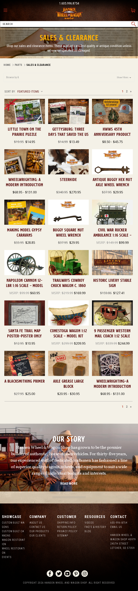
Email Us (116, 527)
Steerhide (68, 179)
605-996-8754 (118, 522)
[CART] (133, 13)
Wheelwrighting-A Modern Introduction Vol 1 (112, 386)
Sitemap (62, 535)
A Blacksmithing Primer (24, 381)
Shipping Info (66, 522)
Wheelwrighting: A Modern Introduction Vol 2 (24, 184)
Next (131, 91)
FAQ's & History (95, 527)
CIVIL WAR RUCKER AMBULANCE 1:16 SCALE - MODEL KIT (112, 235)
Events (7, 557)
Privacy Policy (67, 531)
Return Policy (67, 527)
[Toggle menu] (6, 10)
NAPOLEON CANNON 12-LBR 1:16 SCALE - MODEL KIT (24, 285)
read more (69, 483)
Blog (88, 531)
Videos (89, 522)
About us (35, 522)
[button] (69, 77)
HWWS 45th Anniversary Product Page (112, 134)
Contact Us (37, 527)
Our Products (39, 531)
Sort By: (9, 91)
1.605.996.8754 (69, 3)
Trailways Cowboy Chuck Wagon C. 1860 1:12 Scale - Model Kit (68, 285)
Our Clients (37, 535)
